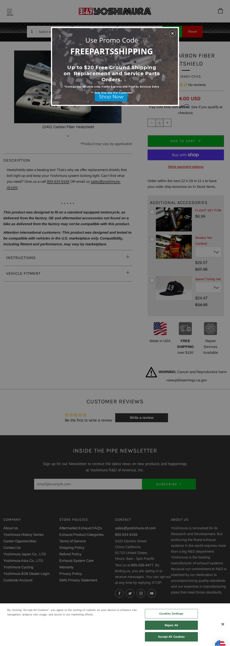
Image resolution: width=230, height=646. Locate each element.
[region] (115, 624)
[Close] (223, 624)
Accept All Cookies (171, 636)
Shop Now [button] (111, 96)
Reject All (171, 625)
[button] (172, 33)
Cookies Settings (171, 613)
